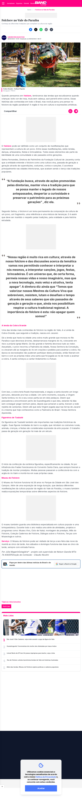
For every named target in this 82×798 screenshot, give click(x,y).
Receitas (33, 3)
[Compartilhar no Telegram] (76, 111)
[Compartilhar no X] (35, 29)
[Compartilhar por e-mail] (46, 29)
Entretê (26, 3)
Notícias (6, 606)
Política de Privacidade (46, 777)
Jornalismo (11, 3)
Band (29, 10)
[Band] (41, 3)
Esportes (19, 3)
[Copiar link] (51, 29)
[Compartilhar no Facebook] (30, 29)
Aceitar (41, 788)
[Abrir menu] (3, 3)
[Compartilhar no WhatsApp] (41, 29)
